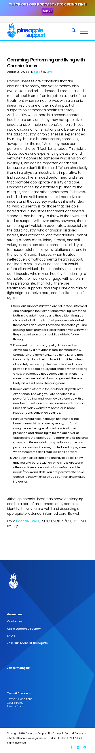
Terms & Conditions (19, 699)
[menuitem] (71, 31)
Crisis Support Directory (24, 629)
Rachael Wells (27, 521)
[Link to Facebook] (71, 747)
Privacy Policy (15, 706)
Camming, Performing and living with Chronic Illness (46, 63)
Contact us (15, 621)
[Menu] (82, 31)
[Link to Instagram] (78, 747)
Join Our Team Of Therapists (27, 643)
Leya (49, 72)
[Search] (71, 31)
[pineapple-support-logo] (39, 31)
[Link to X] (84, 747)
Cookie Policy (15, 703)
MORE (47, 11)
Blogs (36, 72)
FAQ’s (11, 636)
